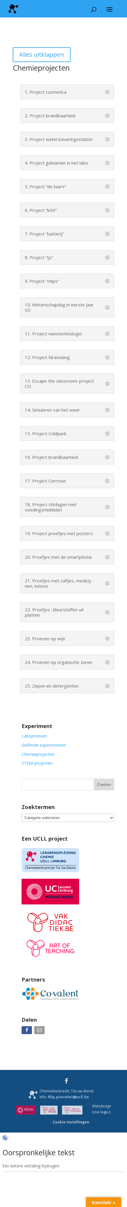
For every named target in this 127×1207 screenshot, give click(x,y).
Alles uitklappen (41, 55)
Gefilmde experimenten (44, 745)
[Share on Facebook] (27, 1031)
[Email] (40, 1031)
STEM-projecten (37, 763)
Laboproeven (34, 736)
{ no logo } (101, 1112)
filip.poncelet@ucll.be (68, 1096)
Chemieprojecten (38, 754)
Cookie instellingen (71, 1122)
